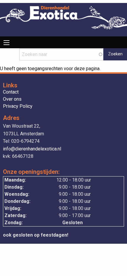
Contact (11, 92)
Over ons (12, 99)
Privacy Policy (17, 106)
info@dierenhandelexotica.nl (32, 149)
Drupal (6, 33)
